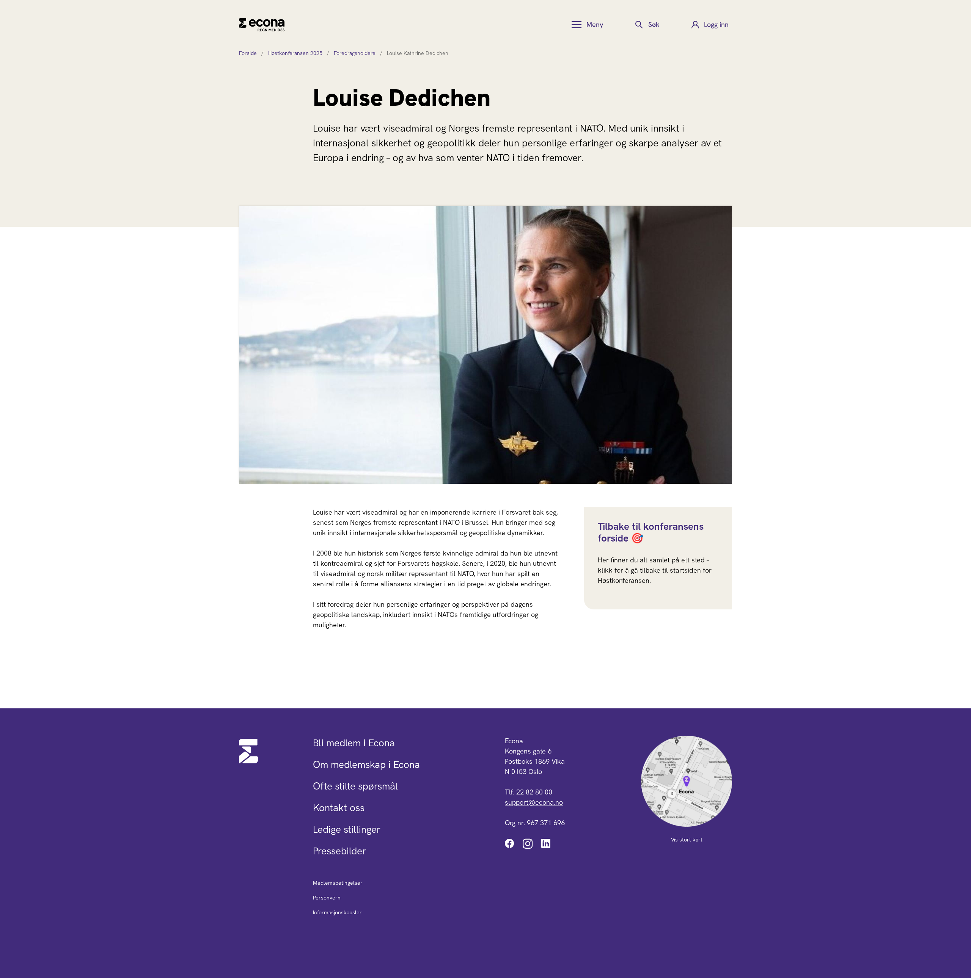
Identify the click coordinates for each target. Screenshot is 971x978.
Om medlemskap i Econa (366, 764)
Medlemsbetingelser (338, 882)
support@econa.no (534, 802)
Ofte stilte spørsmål (355, 786)
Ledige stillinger (346, 829)
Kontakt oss (339, 807)
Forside (248, 53)
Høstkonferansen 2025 (295, 53)
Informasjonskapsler (337, 912)
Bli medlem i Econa (354, 742)
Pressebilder (339, 851)
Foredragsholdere (355, 53)
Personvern (327, 897)
